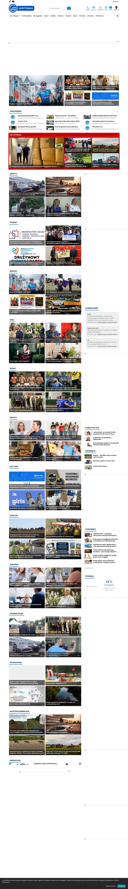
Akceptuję (122, 886)
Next (80, 783)
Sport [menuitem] (46, 16)
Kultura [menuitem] (60, 16)
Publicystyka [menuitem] (26, 16)
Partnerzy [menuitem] (99, 16)
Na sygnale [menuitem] (37, 16)
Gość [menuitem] (75, 16)
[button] (118, 16)
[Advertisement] (64, 29)
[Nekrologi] (45, 783)
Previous (10, 783)
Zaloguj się (115, 1)
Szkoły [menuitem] (53, 16)
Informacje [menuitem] (13, 16)
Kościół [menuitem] (68, 16)
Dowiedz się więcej (110, 886)
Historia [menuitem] (82, 16)
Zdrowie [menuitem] (90, 16)
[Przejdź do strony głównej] (21, 8)
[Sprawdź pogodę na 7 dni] (92, 586)
